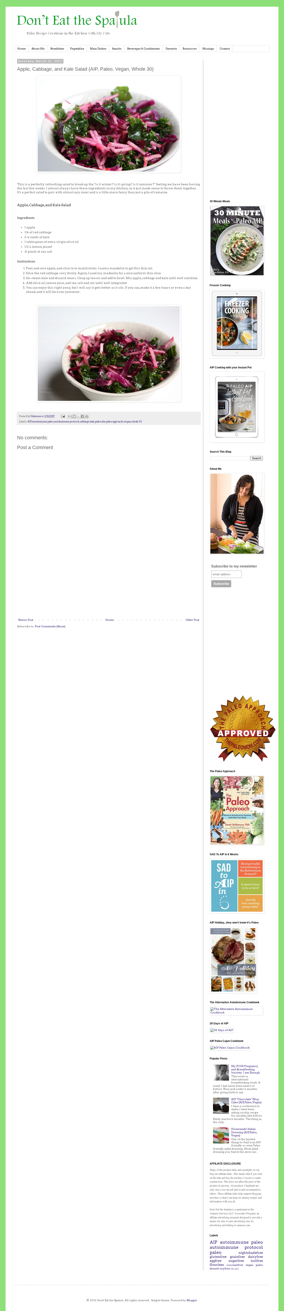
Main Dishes (98, 48)
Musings (208, 48)
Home (21, 48)
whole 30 (137, 421)
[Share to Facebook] (82, 416)
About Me (38, 48)
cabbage (84, 421)
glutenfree (218, 1257)
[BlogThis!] (74, 416)
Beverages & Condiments (143, 48)
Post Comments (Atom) (50, 626)
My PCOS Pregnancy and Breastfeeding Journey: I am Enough (245, 1069)
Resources (190, 48)
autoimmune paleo (42, 421)
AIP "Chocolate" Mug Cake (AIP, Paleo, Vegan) (246, 1100)
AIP (30, 421)
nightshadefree (251, 1253)
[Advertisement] (108, 582)
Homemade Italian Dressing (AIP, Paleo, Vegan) (244, 1132)
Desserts (171, 48)
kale (92, 421)
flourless (217, 1265)
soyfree (225, 1268)
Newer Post (25, 620)
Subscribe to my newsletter (234, 566)
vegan (127, 421)
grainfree (237, 1257)
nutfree (257, 1261)
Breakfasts (57, 48)
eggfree (215, 1261)
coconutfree (235, 1265)
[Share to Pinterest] (87, 416)
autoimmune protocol (66, 421)
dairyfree (255, 1257)
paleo (98, 421)
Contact (225, 48)
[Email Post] (62, 416)
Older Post (192, 620)
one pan (235, 1268)
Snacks (116, 48)
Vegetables (77, 48)
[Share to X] (78, 416)
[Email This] (70, 416)
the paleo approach (112, 421)
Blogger (192, 1300)
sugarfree (236, 1261)
